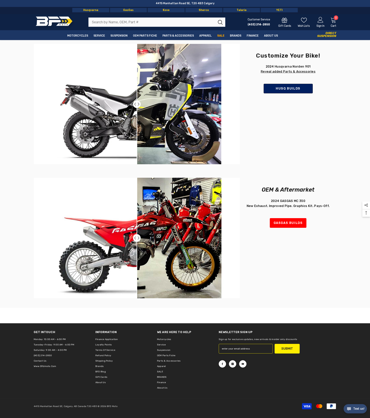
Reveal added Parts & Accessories (288, 71)
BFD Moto (112, 406)
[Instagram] (232, 364)
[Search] (156, 22)
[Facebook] (222, 364)
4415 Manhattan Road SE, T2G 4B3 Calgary (185, 3)
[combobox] (151, 22)
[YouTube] (242, 364)
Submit (287, 348)
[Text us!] (355, 409)
